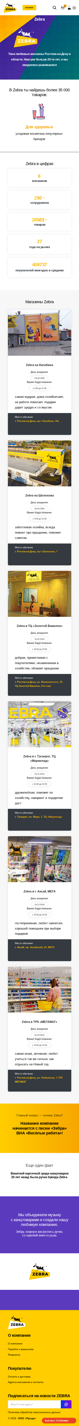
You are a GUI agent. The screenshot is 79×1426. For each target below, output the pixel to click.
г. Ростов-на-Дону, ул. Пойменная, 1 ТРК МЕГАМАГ (39, 1079)
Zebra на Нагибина (39, 365)
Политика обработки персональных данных (34, 1412)
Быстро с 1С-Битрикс (57, 1420)
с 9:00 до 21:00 (39, 388)
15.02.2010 (39, 639)
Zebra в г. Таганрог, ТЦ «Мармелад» (39, 758)
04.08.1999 (39, 378)
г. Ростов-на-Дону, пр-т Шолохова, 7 (36, 551)
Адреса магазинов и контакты (26, 1382)
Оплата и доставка (19, 1376)
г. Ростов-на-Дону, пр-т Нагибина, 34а (37, 421)
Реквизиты (14, 1354)
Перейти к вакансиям (21, 1349)
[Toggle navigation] (74, 8)
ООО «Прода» (27, 1418)
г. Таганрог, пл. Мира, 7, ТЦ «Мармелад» (38, 816)
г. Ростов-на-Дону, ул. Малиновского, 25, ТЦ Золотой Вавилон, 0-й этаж (39, 684)
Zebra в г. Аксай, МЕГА (40, 891)
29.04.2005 (39, 508)
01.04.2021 (39, 1035)
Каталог (29, 8)
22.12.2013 (39, 774)
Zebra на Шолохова (39, 495)
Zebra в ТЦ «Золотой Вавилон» (39, 625)
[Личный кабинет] (69, 8)
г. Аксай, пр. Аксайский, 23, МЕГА (34, 947)
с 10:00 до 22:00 (39, 649)
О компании (15, 1343)
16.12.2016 (39, 904)
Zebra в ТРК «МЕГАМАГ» (39, 1021)
